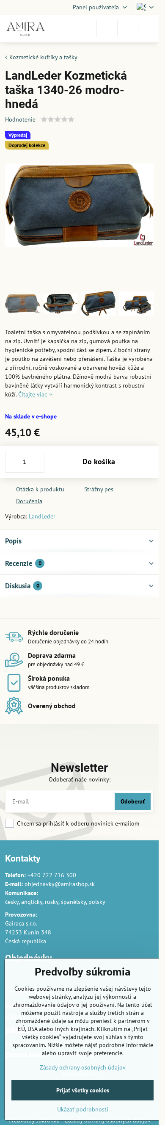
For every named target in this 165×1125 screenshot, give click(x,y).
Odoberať (133, 801)
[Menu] (148, 28)
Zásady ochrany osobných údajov (83, 1067)
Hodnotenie (20, 119)
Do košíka (98, 461)
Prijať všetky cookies (82, 1090)
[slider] (57, 119)
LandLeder (42, 516)
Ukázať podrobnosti (82, 1109)
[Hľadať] (107, 28)
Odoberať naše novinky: (79, 779)
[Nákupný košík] (128, 28)
